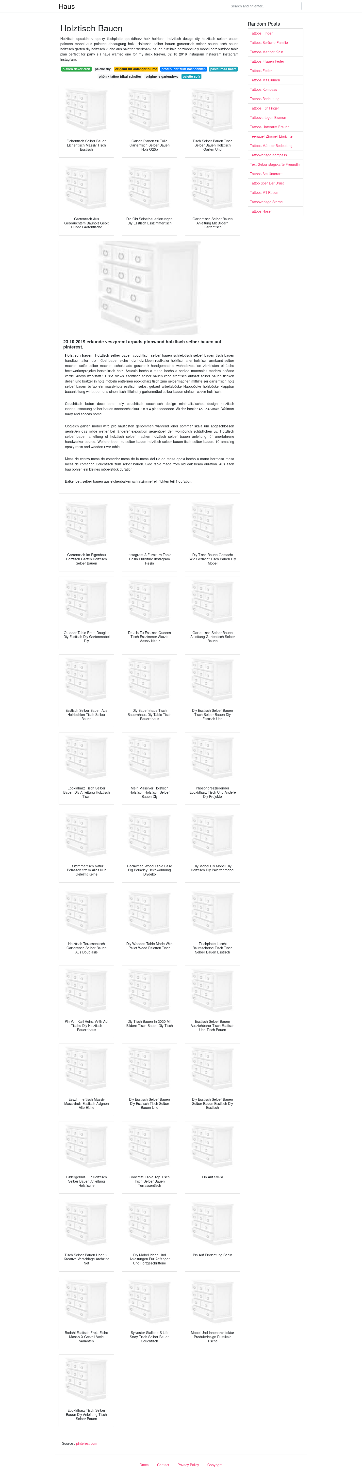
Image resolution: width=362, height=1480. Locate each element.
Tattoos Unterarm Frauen (270, 126)
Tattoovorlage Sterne (266, 201)
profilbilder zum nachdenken (184, 69)
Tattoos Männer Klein (266, 51)
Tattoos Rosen (261, 211)
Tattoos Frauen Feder (267, 61)
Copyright (214, 1464)
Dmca (144, 1464)
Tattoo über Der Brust (267, 183)
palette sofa (191, 76)
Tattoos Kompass (263, 89)
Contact (163, 1464)
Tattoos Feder (261, 70)
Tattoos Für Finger (264, 108)
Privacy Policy (188, 1464)
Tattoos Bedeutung (265, 98)
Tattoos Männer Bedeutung (271, 145)
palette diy (103, 69)
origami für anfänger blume (136, 69)
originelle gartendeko (162, 76)
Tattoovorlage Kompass (268, 154)
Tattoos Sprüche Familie (269, 42)
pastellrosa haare (223, 69)
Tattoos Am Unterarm (266, 173)
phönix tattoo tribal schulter (120, 76)
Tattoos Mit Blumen (265, 79)
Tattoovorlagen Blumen (268, 117)
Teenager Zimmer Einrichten (272, 136)
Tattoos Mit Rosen (264, 192)
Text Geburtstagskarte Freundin (275, 164)
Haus (67, 6)
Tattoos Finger (261, 33)
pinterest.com (86, 1443)
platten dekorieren (76, 69)
